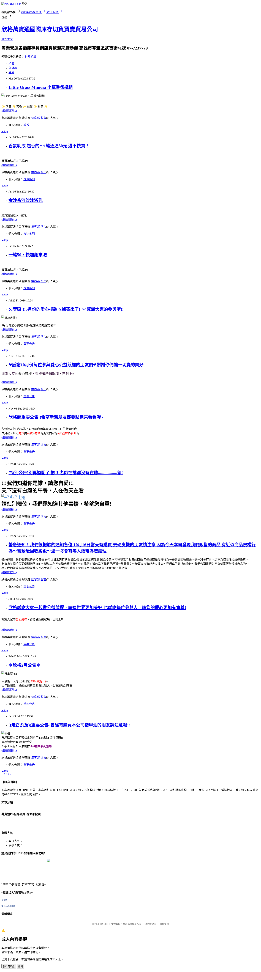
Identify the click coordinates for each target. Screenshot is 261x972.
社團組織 (30, 56)
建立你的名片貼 (8, 906)
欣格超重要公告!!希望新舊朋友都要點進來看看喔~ (56, 417)
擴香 (26, 125)
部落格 (13, 68)
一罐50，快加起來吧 (28, 254)
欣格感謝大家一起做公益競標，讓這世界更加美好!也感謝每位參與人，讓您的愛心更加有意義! (97, 607)
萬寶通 (4, 900)
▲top (4, 131)
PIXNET (104, 924)
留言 (43, 117)
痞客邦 (35, 117)
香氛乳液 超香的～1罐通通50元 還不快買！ (49, 146)
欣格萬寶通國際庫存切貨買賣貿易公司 (49, 29)
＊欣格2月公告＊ (24, 665)
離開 (20, 966)
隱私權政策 (150, 924)
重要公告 (29, 343)
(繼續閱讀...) (9, 110)
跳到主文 (7, 39)
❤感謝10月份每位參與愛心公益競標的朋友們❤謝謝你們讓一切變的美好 (76, 365)
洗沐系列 (29, 179)
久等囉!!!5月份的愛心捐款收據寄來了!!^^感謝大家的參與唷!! (66, 309)
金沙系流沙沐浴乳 (26, 200)
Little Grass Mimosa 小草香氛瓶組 (41, 87)
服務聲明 (164, 924)
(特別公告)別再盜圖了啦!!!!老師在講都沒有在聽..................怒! (66, 472)
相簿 (11, 63)
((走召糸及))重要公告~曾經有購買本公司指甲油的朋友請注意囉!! (69, 725)
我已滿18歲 (9, 966)
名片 (11, 72)
